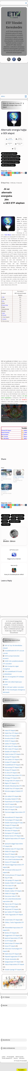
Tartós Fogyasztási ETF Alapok (14, 914)
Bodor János (10, 139)
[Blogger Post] (15, 173)
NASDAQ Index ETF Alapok (13, 849)
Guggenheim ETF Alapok (12, 935)
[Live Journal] (24, 173)
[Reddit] (11, 173)
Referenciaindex (19, 1056)
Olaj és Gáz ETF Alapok (11, 904)
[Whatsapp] (13, 173)
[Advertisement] (14, 79)
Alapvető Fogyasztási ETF (12, 956)
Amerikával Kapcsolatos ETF (13, 775)
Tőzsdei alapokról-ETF (7, 1058)
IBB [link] (22, 430)
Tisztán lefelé (4, 476)
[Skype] (6, 175)
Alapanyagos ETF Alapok (12, 828)
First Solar (6, 524)
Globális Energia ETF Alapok (11, 156)
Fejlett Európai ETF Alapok (12, 754)
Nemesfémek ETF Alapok (12, 817)
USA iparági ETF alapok (12, 880)
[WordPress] (19, 173)
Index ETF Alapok (10, 730)
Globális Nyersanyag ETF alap (14, 822)
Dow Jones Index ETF (11, 896)
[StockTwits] (4, 175)
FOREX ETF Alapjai (10, 893)
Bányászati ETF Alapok (11, 909)
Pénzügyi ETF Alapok (11, 778)
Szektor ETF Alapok (9, 165)
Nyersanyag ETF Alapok (12, 767)
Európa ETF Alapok (10, 770)
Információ (21, 1058)
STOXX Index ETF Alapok (12, 807)
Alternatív (6, 515)
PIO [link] (22, 436)
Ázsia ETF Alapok (10, 854)
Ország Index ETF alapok (12, 780)
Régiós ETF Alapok (10, 783)
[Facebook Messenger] (17, 173)
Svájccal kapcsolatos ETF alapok (14, 964)
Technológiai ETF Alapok (12, 820)
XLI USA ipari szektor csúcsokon (14, 687)
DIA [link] (22, 434)
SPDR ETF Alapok (10, 741)
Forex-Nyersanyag (8, 1048)
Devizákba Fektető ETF (11, 799)
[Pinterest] (9, 173)
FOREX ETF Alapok (10, 851)
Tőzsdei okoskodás (10, 959)
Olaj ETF (7, 878)
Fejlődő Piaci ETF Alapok (12, 788)
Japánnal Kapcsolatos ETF (12, 938)
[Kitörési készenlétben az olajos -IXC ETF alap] (18, 472)
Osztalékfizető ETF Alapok (12, 765)
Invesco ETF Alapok (10, 862)
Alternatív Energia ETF (15, 103)
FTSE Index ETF (9, 885)
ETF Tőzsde (6, 997)
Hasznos (16, 1058)
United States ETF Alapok (12, 920)
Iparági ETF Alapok (10, 757)
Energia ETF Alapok (10, 825)
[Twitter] (4, 173)
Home (5, 103)
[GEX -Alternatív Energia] (14, 413)
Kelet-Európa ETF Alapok (12, 943)
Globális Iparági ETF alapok (13, 969)
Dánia (21, 518)
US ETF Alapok (9, 941)
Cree (14, 518)
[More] (11, 175)
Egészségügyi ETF (10, 888)
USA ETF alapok (9, 804)
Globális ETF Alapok (11, 751)
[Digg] (9, 175)
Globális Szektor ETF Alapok (13, 891)
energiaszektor (15, 521)
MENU (3, 96)
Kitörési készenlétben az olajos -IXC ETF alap (18, 476)
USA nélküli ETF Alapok (12, 796)
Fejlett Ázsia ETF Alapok (12, 954)
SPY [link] (22, 438)
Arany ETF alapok (10, 946)
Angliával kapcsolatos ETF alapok (15, 838)
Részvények (6, 1040)
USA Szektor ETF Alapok (12, 759)
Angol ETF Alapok (10, 907)
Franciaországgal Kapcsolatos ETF (15, 812)
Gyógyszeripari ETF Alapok (13, 962)
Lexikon (3, 1056)
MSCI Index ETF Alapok (11, 749)
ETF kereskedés (10, 1056)
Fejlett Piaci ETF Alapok (12, 733)
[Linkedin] (6, 173)
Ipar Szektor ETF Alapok (12, 912)
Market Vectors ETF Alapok (11, 162)
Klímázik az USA (5, 490)
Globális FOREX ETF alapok (13, 883)
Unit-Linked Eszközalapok (12, 859)
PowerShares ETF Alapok (12, 801)
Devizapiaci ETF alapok (11, 833)
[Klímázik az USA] (6, 487)
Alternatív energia (18, 515)
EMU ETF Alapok (10, 809)
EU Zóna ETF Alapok (11, 773)
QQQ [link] (22, 432)
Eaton (5, 521)
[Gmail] (21, 173)
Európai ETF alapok (10, 762)
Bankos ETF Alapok (10, 933)
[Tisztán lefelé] (6, 472)
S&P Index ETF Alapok (11, 746)
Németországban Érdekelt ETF (14, 791)
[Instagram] (2, 175)
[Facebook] (2, 173)
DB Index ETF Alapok (11, 830)
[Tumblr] (26, 173)
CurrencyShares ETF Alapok (13, 875)
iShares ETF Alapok (10, 736)
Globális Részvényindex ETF (11, 159)
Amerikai (6, 518)
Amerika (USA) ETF (10, 738)
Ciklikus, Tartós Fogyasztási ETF (14, 922)
